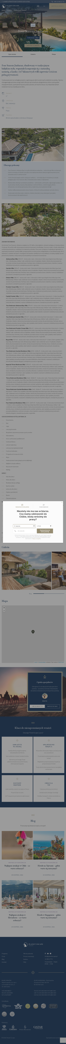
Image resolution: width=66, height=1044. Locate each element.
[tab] (22, 506)
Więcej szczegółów (36, 538)
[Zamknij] (62, 502)
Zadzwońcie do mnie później (45, 531)
